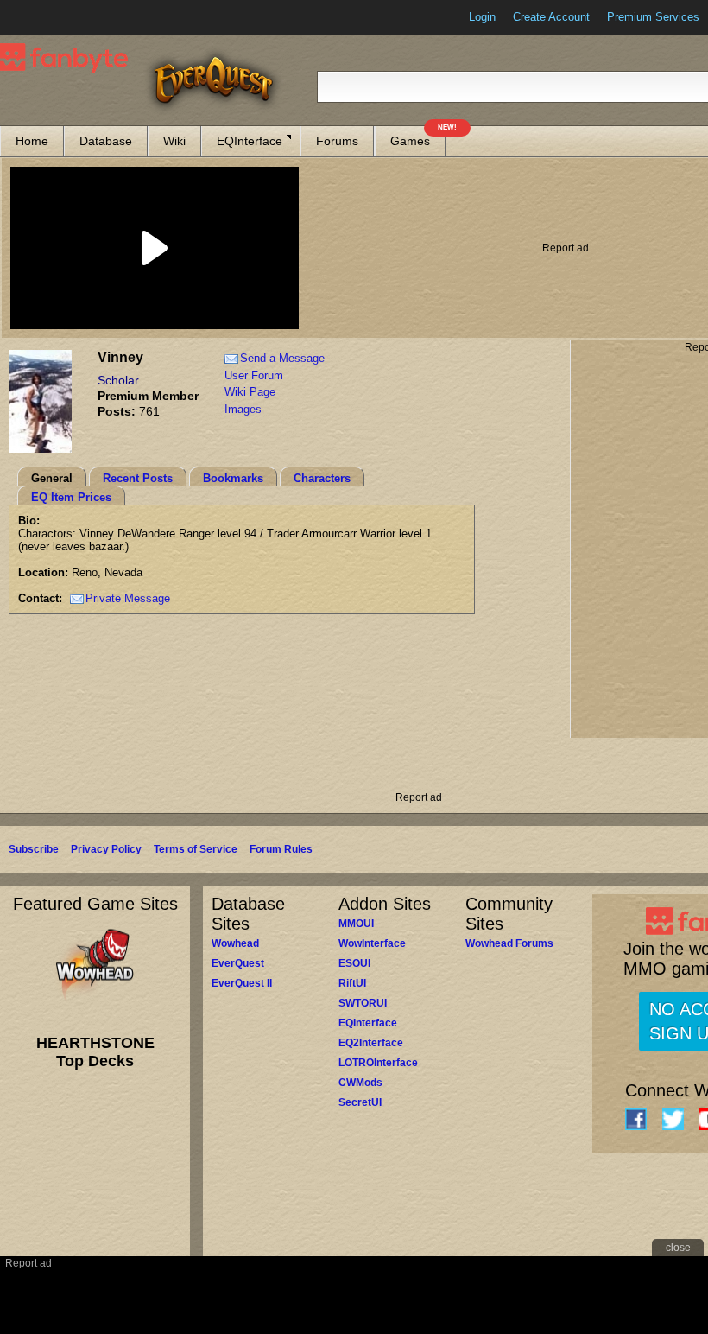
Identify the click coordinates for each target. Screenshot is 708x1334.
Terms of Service (195, 849)
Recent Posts (138, 478)
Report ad (565, 248)
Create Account (551, 16)
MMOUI (356, 924)
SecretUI (360, 1102)
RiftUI (352, 983)
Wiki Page (249, 391)
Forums (337, 141)
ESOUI (354, 963)
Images (243, 409)
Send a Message (282, 358)
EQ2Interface (370, 1043)
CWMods (360, 1083)
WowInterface (372, 943)
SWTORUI (362, 1003)
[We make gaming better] (55, 17)
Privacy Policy (106, 849)
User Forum (253, 375)
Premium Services (653, 16)
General (52, 478)
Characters (322, 478)
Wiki (174, 141)
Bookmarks (233, 478)
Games (418, 137)
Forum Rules (281, 849)
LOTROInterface (378, 1063)
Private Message (127, 598)
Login (482, 16)
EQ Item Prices (71, 497)
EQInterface (249, 141)
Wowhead (235, 943)
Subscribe (34, 849)
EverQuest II (242, 983)
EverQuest (238, 963)
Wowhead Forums (509, 943)
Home (32, 141)
